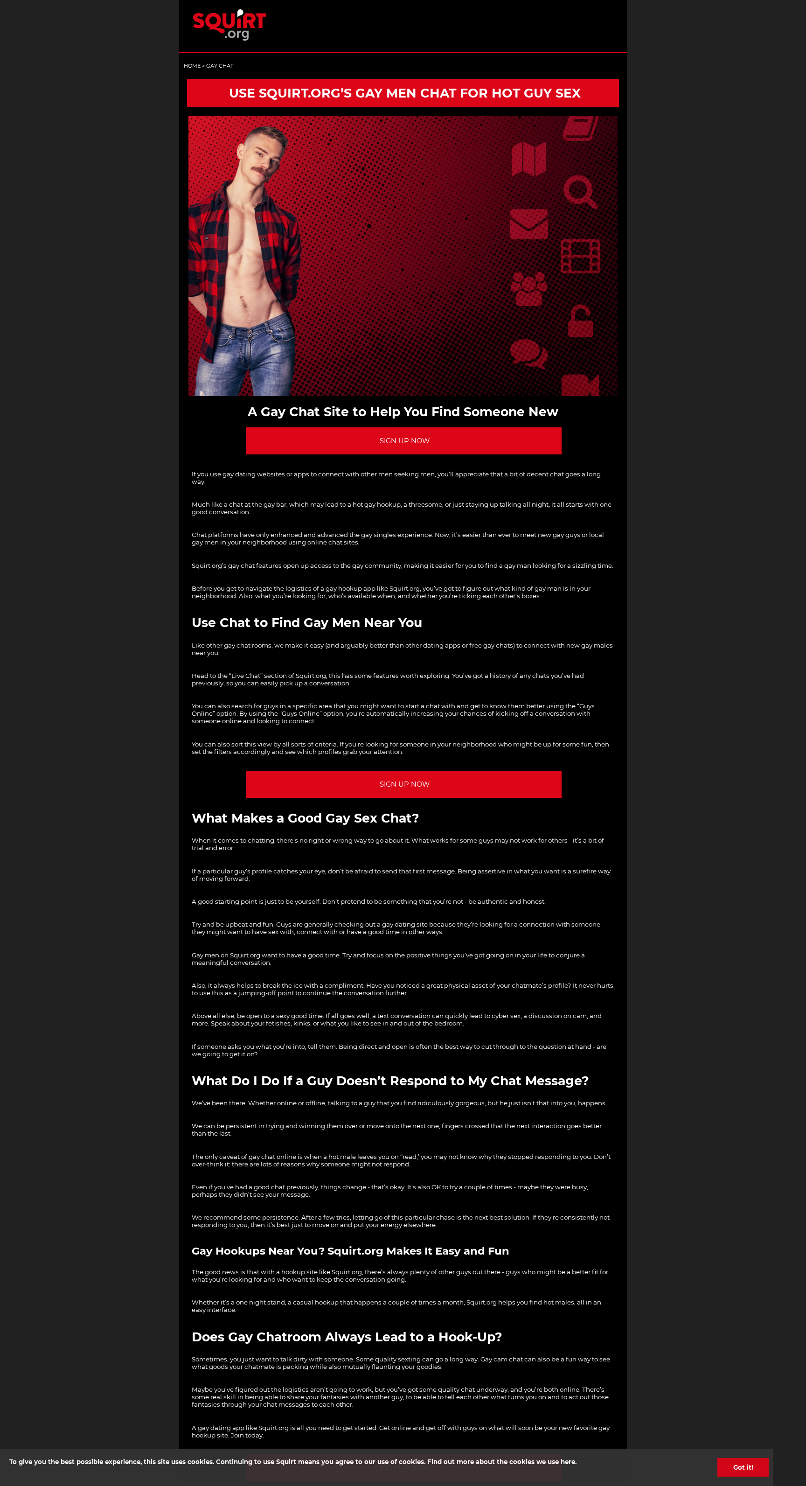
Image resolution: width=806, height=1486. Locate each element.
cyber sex (506, 1015)
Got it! (743, 1467)
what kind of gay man (528, 588)
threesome (425, 504)
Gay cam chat (501, 1359)
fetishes (278, 1023)
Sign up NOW (405, 441)
